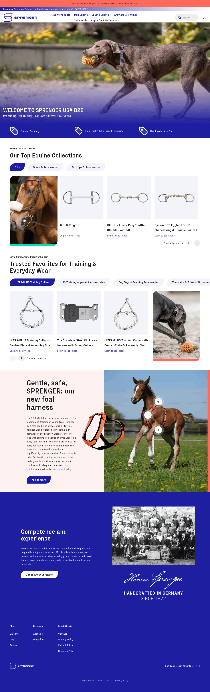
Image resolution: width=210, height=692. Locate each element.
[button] (204, 17)
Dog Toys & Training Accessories (139, 282)
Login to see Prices (70, 235)
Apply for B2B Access (104, 20)
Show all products (173, 243)
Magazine (38, 639)
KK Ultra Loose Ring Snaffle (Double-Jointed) (126, 227)
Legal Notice (88, 680)
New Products (61, 14)
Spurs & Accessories (46, 167)
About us (38, 633)
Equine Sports (100, 14)
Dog (12, 639)
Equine (13, 645)
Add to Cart (39, 479)
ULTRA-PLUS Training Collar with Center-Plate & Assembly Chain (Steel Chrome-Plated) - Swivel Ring (31, 342)
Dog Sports (81, 14)
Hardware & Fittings (125, 14)
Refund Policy (65, 645)
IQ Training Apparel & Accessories (84, 282)
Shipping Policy (66, 650)
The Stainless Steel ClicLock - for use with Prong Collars (77, 342)
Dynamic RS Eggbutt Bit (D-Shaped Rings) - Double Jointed (176, 227)
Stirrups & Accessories (86, 167)
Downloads (80, 20)
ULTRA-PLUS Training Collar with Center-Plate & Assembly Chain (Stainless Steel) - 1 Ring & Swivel (126, 342)
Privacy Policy (65, 639)
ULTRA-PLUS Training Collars (32, 282)
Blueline (14, 633)
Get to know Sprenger (39, 574)
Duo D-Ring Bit (69, 225)
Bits (17, 167)
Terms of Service (104, 680)
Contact (62, 633)
